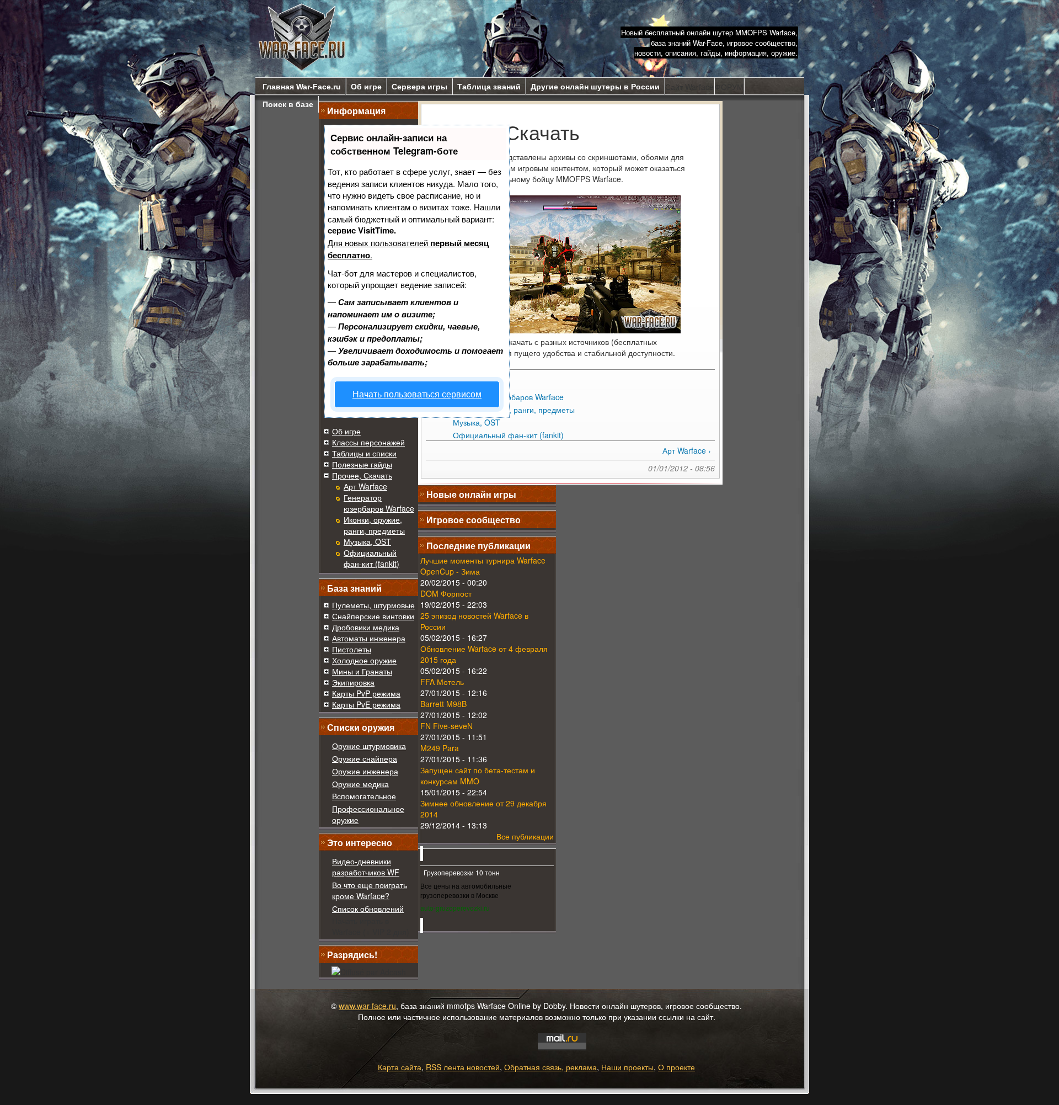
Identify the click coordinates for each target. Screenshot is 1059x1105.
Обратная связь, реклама (550, 1066)
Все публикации (525, 836)
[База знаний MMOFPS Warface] (302, 37)
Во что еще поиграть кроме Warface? (369, 890)
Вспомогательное (364, 795)
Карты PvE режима (366, 704)
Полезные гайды (362, 464)
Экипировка (353, 682)
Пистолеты (351, 649)
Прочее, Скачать (362, 475)
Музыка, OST (367, 541)
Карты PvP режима (366, 693)
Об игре (366, 86)
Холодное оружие (364, 660)
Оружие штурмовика (369, 745)
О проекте (676, 1066)
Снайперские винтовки (373, 615)
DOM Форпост (446, 593)
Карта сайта (399, 1066)
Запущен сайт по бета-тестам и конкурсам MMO (477, 775)
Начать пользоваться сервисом (417, 393)
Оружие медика (360, 783)
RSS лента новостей (463, 1066)
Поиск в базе (288, 104)
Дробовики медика (365, 627)
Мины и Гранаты (362, 671)
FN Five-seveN (446, 725)
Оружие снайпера (364, 758)
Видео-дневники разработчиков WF (365, 867)
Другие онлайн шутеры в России (595, 86)
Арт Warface (365, 486)
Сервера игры (419, 86)
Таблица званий (489, 86)
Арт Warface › (686, 450)
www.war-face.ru (367, 1005)
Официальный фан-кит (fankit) (371, 558)
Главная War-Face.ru (302, 86)
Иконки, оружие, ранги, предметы (374, 525)
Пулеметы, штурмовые (373, 604)
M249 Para (439, 747)
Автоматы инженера (368, 638)
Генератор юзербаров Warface (379, 503)
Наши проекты (627, 1066)
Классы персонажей (368, 442)
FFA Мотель (442, 681)
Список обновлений (368, 908)
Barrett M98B (443, 703)
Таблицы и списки (364, 453)
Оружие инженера (365, 771)
